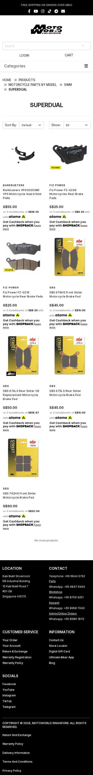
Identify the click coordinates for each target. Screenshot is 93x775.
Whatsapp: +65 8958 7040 (67, 608)
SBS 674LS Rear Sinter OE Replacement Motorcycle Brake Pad (21, 394)
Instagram (9, 695)
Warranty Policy (12, 663)
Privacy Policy (11, 770)
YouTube (8, 689)
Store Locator (58, 645)
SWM (68, 85)
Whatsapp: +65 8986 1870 (66, 619)
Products (27, 80)
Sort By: (11, 125)
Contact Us (56, 640)
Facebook (9, 684)
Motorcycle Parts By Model (33, 85)
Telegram (9, 707)
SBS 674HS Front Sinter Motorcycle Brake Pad (65, 294)
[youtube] (36, 11)
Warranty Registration (16, 657)
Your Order (10, 640)
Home (6, 80)
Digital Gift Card (59, 651)
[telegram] (56, 11)
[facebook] (29, 11)
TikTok (7, 701)
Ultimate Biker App (61, 657)
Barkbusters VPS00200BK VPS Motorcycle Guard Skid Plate (22, 194)
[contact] (63, 11)
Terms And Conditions (17, 761)
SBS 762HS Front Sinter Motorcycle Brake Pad (19, 495)
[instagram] (42, 11)
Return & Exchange (15, 651)
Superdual (18, 89)
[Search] (83, 46)
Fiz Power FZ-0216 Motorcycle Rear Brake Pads (23, 294)
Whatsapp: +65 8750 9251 (66, 597)
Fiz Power (57, 185)
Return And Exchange (16, 735)
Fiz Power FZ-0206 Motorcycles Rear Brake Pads (66, 194)
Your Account (11, 645)
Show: (56, 125)
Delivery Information (16, 752)
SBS (52, 287)
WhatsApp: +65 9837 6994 (67, 586)
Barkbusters (13, 185)
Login (24, 55)
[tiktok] (49, 11)
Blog (52, 663)
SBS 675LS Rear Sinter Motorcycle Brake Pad (65, 393)
